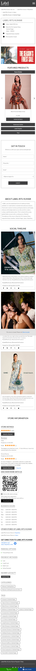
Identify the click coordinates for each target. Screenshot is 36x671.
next (34, 98)
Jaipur (16, 535)
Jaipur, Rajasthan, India (7, 544)
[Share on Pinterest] (11, 288)
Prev (2, 98)
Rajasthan (17, 532)
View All (18, 468)
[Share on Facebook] (3, 288)
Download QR (7, 501)
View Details (18, 119)
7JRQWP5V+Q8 (5, 543)
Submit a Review (7, 434)
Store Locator (26, 332)
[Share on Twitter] (15, 288)
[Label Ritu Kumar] (5, 3)
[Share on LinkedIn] (7, 288)
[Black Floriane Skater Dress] (18, 91)
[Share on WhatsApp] (18, 288)
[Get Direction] (15, 544)
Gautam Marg (5, 576)
